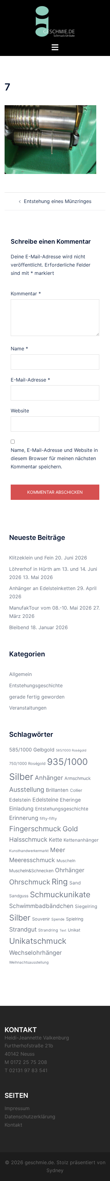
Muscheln (66, 860)
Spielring (74, 918)
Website (20, 411)
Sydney (55, 1170)
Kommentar (26, 293)
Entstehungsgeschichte (36, 685)
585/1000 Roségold (71, 750)
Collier (76, 790)
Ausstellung (26, 789)
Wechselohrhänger (35, 952)
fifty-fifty (48, 818)
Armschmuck (77, 778)
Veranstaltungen (27, 708)
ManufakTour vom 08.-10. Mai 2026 (50, 608)
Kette (55, 839)
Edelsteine (45, 799)
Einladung (21, 808)
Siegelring (86, 906)
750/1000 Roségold (27, 763)
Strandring (48, 930)
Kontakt (13, 1125)
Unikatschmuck (37, 941)
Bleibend (19, 627)
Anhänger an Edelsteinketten (42, 588)
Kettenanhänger (81, 840)
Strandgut (23, 929)
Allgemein (20, 674)
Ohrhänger (69, 870)
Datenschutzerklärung (30, 1116)
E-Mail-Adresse (30, 380)
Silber (20, 917)
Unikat (74, 930)
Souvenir (41, 918)
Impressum (17, 1108)
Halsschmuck (28, 839)
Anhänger (49, 777)
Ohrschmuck (29, 882)
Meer (57, 850)
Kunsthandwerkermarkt (29, 851)
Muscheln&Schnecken (31, 870)
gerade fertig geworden (36, 697)
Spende (57, 919)
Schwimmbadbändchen (41, 906)
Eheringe (70, 800)
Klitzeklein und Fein (31, 558)
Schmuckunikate (60, 894)
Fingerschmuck (35, 828)
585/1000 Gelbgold (31, 750)
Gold (70, 829)
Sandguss (18, 895)
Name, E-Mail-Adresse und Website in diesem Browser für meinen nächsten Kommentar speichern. (54, 458)
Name (19, 348)
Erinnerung (23, 817)
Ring (60, 881)
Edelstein (20, 800)
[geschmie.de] (55, 21)
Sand (75, 883)
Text (63, 930)
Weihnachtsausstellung (29, 962)
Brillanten (57, 790)
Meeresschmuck (32, 860)
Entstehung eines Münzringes (57, 201)
